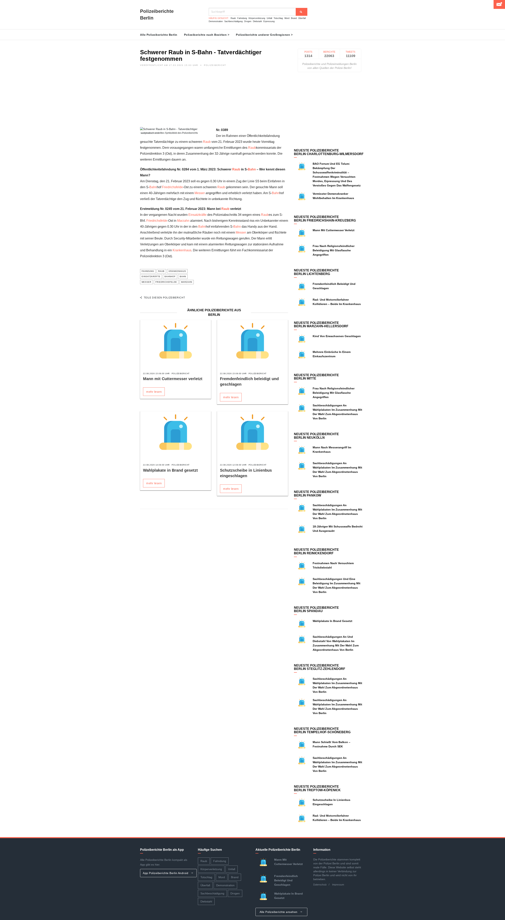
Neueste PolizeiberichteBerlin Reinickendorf (316, 551)
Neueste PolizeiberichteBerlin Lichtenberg (316, 272)
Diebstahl (257, 21)
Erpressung (269, 21)
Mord (286, 18)
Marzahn (183, 220)
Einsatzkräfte (197, 214)
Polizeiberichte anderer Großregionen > (264, 34)
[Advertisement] (214, 99)
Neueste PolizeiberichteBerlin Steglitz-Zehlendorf (319, 667)
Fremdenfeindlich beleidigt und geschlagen (286, 880)
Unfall (269, 18)
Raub (233, 18)
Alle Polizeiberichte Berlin (158, 34)
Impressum (338, 884)
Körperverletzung (257, 18)
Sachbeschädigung (233, 21)
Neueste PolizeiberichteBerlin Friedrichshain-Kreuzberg (325, 218)
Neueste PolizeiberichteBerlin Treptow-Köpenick (317, 788)
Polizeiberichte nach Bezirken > (206, 34)
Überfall (302, 18)
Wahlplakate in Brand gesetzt (170, 470)
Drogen (247, 21)
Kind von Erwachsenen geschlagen (337, 336)
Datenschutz (320, 884)
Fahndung (242, 18)
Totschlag (278, 18)
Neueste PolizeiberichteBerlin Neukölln (316, 435)
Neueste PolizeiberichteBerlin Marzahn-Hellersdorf (321, 324)
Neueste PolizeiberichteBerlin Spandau (316, 609)
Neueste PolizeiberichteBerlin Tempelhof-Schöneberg (322, 730)
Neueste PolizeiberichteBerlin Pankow (316, 493)
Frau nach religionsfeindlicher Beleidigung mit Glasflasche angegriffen (333, 250)
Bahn (252, 169)
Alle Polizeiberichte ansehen (279, 911)
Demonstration (216, 21)
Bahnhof (170, 276)
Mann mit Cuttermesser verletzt (172, 379)
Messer (200, 193)
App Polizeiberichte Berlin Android (166, 873)
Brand (294, 18)
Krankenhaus (182, 250)
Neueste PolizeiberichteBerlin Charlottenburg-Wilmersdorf (329, 152)
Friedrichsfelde (172, 187)
